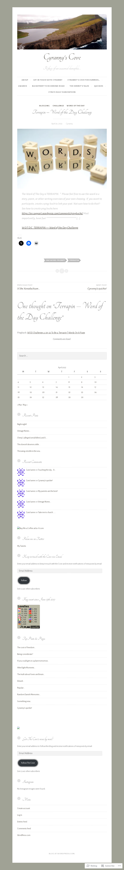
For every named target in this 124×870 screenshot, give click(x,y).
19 (31, 392)
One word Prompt (55, 260)
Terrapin (74, 260)
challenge (58, 106)
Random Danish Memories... (29, 694)
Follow (24, 580)
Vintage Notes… (24, 431)
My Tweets (21, 546)
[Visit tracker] (18, 728)
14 (57, 387)
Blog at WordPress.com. (62, 854)
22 (69, 392)
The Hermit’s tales (79, 86)
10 (95, 382)
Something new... (24, 701)
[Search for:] (62, 356)
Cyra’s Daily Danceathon (62, 92)
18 (19, 392)
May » (25, 405)
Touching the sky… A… (47, 470)
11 (18, 387)
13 (43, 387)
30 (82, 397)
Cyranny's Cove (62, 57)
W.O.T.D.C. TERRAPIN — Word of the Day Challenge (50, 227)
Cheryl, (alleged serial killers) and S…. (32, 438)
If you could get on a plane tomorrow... (33, 661)
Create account (23, 808)
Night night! (22, 424)
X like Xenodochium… (28, 287)
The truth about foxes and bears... (31, 674)
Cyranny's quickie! (24, 708)
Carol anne (30, 470)
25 (19, 397)
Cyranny (69, 124)
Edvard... (20, 681)
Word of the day (76, 106)
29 (69, 397)
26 (31, 397)
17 (95, 387)
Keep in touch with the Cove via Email (42, 556)
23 (82, 392)
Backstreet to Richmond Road (48, 86)
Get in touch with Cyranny (47, 80)
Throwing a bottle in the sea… (29, 451)
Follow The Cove (28, 763)
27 (43, 397)
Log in (19, 815)
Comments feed (24, 829)
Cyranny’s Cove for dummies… (83, 80)
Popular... (21, 688)
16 (82, 387)
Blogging (44, 106)
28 (57, 397)
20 (43, 392)
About (25, 80)
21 (56, 392)
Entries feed (22, 822)
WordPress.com (23, 835)
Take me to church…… (47, 512)
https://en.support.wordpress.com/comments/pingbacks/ (52, 213)
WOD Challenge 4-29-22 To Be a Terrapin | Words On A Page (56, 333)
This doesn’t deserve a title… (28, 444)
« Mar (19, 405)
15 (69, 387)
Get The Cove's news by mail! (38, 739)
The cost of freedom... (26, 647)
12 (30, 387)
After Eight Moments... (26, 668)
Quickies (98, 86)
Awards (22, 86)
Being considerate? (25, 654)
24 (95, 392)
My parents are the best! (48, 491)
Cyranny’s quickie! (45, 481)
